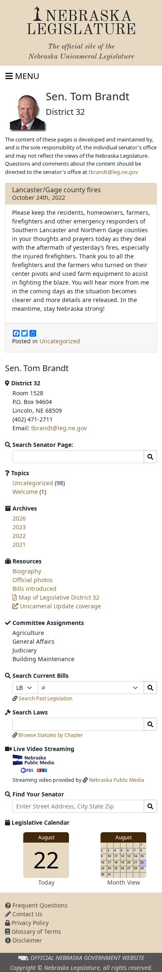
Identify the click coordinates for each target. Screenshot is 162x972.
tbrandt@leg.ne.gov (113, 172)
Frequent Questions (39, 905)
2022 (19, 536)
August (46, 837)
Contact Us (26, 914)
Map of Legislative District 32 (58, 597)
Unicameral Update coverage (59, 606)
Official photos (32, 580)
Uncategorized (59, 341)
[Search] (150, 687)
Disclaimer (26, 940)
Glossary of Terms (35, 931)
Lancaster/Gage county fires (56, 189)
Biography (26, 571)
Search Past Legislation (45, 698)
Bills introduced (34, 589)
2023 (19, 527)
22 (46, 859)
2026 (19, 518)
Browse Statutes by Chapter (51, 735)
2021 (19, 544)
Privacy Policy (29, 923)
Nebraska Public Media (116, 780)
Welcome (25, 492)
